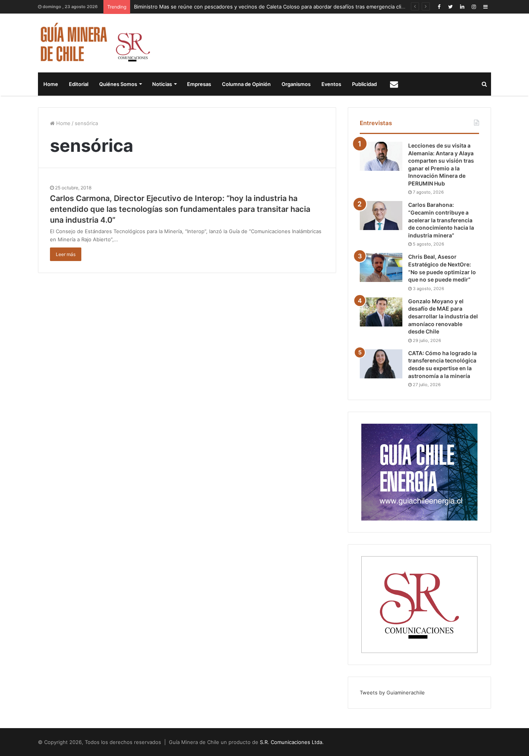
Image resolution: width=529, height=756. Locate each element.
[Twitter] (450, 7)
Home (50, 84)
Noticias (162, 84)
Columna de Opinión (246, 84)
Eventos (331, 84)
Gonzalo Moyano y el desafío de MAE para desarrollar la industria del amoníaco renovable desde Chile (443, 316)
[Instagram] (473, 7)
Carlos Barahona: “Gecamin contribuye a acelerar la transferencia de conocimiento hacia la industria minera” (441, 219)
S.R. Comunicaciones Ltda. (292, 742)
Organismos (296, 84)
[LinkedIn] (462, 7)
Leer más (66, 254)
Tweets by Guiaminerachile (392, 692)
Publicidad (364, 84)
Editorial (78, 84)
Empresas (199, 84)
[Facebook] (439, 7)
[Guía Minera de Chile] (94, 43)
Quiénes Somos (118, 84)
